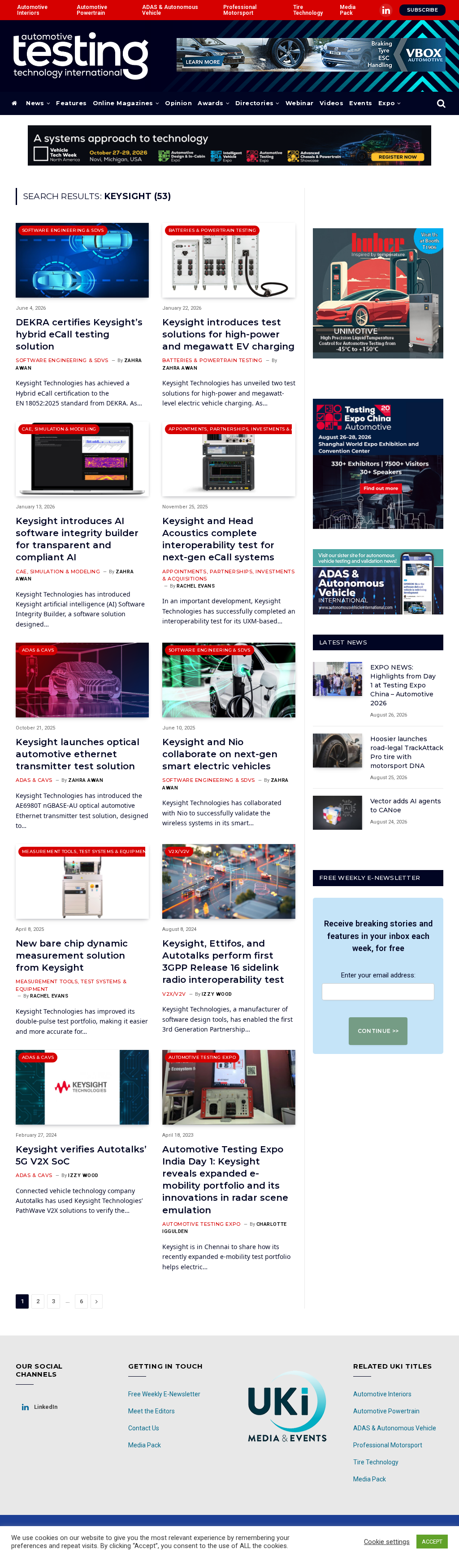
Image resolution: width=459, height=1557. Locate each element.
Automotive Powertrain (92, 10)
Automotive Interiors (32, 10)
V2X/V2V (179, 851)
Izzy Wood (217, 994)
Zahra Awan (180, 368)
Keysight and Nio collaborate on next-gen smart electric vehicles (219, 754)
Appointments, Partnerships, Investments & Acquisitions (247, 429)
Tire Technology (308, 10)
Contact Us (143, 1428)
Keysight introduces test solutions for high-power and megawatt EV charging (228, 334)
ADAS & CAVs (38, 650)
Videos (331, 103)
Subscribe (422, 10)
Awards (210, 103)
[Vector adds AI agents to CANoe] (337, 813)
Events (360, 103)
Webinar (300, 103)
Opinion (178, 103)
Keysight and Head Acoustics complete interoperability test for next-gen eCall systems (218, 539)
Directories (254, 103)
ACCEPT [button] (432, 1541)
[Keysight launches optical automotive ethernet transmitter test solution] (82, 680)
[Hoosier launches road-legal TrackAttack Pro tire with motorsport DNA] (337, 751)
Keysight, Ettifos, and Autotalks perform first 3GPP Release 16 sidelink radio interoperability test (223, 961)
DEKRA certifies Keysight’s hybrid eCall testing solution (79, 334)
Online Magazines (123, 103)
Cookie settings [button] (387, 1542)
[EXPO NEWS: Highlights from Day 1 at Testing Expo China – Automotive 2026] (337, 679)
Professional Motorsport (239, 10)
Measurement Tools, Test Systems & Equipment (85, 851)
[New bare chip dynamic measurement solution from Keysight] (82, 881)
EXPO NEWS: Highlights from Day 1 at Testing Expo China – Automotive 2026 (403, 685)
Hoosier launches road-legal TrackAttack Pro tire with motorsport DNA (406, 752)
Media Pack (347, 10)
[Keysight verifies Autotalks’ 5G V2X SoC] (82, 1087)
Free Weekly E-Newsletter (164, 1394)
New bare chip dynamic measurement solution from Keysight (72, 955)
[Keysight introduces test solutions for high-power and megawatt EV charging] (228, 260)
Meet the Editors (151, 1411)
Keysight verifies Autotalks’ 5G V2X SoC (81, 1155)
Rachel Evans (196, 586)
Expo (386, 103)
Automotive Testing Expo (202, 1057)
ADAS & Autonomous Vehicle (170, 10)
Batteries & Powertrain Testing (212, 230)
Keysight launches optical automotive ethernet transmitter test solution (77, 754)
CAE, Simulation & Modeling (59, 429)
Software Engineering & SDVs (63, 230)
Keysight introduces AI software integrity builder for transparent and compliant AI (77, 539)
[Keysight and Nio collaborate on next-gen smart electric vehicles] (228, 680)
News (35, 103)
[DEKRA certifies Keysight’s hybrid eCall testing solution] (82, 260)
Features (71, 103)
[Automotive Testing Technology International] (80, 56)
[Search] (440, 104)
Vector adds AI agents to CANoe (405, 805)
